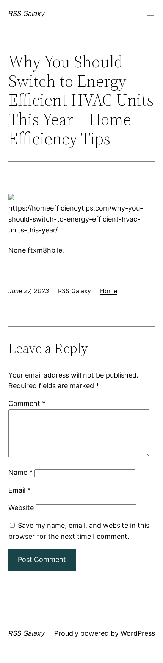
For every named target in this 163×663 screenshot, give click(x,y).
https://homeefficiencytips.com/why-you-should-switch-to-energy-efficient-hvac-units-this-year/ (75, 219)
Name (20, 472)
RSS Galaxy (26, 13)
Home (108, 291)
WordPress (138, 633)
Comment (26, 403)
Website (21, 508)
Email (19, 490)
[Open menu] (150, 13)
